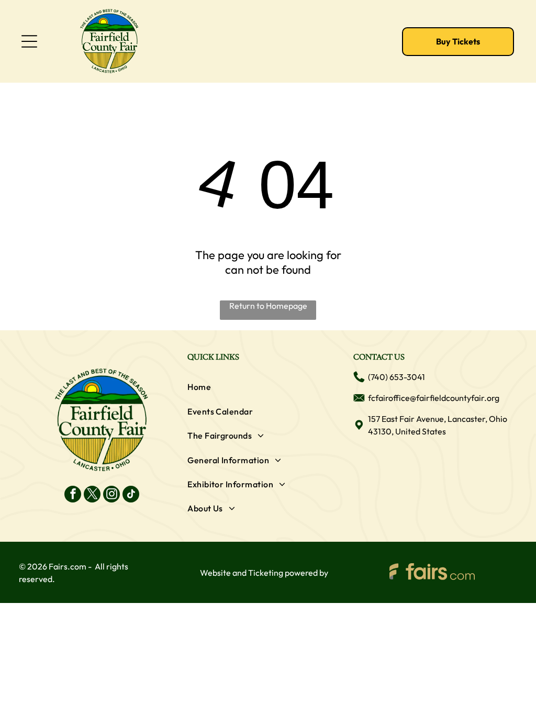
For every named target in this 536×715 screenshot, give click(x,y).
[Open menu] (29, 41)
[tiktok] (130, 495)
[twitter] (92, 495)
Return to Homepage (268, 305)
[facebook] (72, 495)
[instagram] (111, 495)
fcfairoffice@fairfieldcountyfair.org (433, 398)
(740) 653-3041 (396, 377)
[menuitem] (268, 387)
